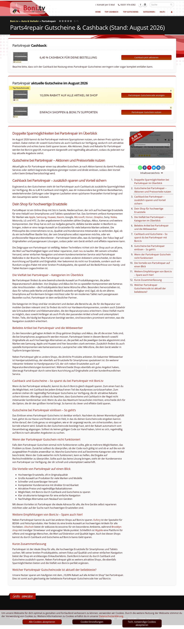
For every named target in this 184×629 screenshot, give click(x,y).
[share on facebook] (144, 167)
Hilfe (162, 12)
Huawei (52, 217)
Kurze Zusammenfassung (148, 280)
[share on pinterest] (149, 167)
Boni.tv (14, 21)
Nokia (114, 217)
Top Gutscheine (130, 12)
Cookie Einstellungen (92, 621)
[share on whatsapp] (140, 167)
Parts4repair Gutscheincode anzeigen (146, 95)
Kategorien (149, 12)
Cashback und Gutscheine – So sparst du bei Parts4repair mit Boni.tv (150, 237)
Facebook (140, 4)
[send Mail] (163, 167)
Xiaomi (60, 217)
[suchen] (171, 4)
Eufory (96, 519)
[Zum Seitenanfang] (179, 625)
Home (98, 12)
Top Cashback (111, 12)
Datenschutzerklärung (111, 616)
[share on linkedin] (158, 167)
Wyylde (99, 530)
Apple (32, 217)
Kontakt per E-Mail (106, 4)
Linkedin (145, 4)
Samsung (41, 217)
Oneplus (98, 217)
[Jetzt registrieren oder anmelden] (171, 12)
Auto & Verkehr (30, 21)
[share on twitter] (154, 167)
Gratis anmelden (23, 596)
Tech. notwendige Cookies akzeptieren (142, 623)
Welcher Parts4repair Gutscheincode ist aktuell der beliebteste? (150, 288)
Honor (89, 217)
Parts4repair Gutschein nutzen (146, 112)
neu (81, 251)
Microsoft (79, 217)
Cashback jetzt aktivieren (146, 57)
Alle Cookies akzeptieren (42, 621)
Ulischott (29, 526)
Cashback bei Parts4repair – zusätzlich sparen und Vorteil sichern (150, 200)
